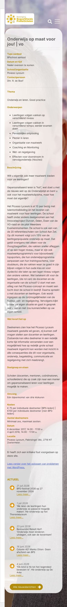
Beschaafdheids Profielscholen (19, 20)
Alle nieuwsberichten (24, 587)
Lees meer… (23, 494)
